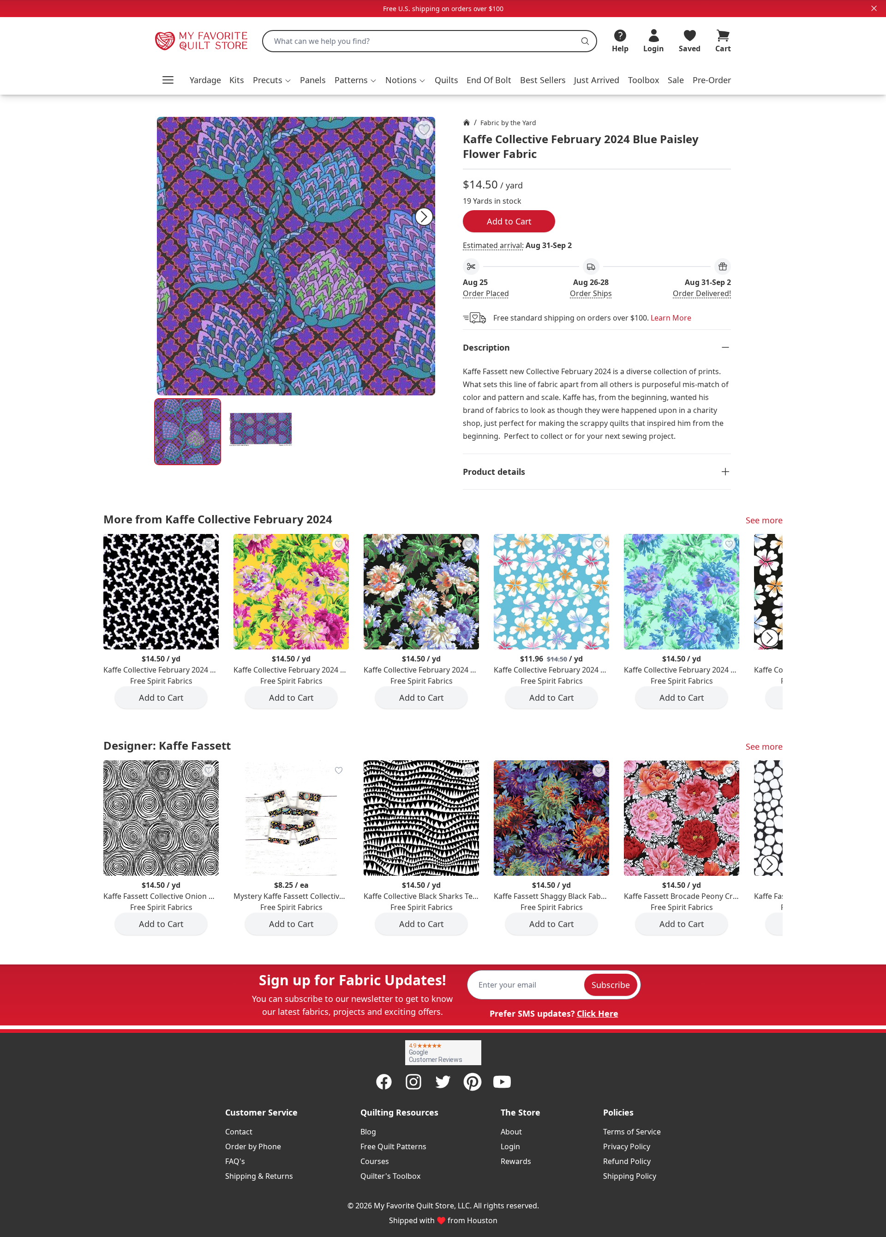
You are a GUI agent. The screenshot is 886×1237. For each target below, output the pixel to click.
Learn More (671, 318)
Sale (676, 79)
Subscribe (611, 984)
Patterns (351, 79)
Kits (236, 79)
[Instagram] (413, 1082)
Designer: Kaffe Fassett (167, 745)
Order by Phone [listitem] (253, 1146)
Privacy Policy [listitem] (626, 1146)
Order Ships (591, 293)
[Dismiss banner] (874, 8)
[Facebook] (384, 1082)
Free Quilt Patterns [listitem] (393, 1146)
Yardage (205, 79)
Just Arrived (596, 79)
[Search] (585, 41)
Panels (313, 79)
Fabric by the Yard (508, 122)
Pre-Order (712, 79)
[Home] (466, 122)
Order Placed (486, 293)
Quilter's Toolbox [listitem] (390, 1176)
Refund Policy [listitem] (627, 1161)
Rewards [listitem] (516, 1161)
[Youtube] (502, 1082)
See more (764, 520)
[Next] (424, 217)
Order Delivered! (702, 293)
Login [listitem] (510, 1146)
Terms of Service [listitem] (632, 1132)
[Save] (424, 130)
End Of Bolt (489, 79)
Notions (401, 79)
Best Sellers (543, 79)
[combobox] (429, 41)
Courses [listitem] (374, 1161)
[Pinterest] (472, 1082)
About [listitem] (511, 1132)
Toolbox (643, 79)
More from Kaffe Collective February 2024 (217, 519)
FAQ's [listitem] (235, 1161)
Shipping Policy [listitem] (629, 1176)
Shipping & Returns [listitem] (259, 1176)
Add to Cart (509, 221)
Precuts (267, 79)
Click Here (597, 1013)
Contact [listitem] (238, 1132)
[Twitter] (443, 1082)
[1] (260, 431)
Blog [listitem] (368, 1132)
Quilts (446, 79)
